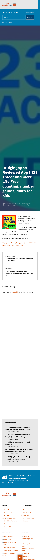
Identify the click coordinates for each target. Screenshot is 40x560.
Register (26, 521)
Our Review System (11, 550)
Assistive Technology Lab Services (27, 539)
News (6, 524)
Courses (26, 556)
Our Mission (8, 510)
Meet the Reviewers (11, 521)
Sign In (4, 22)
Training (26, 553)
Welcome (26, 510)
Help (10, 22)
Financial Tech (9, 547)
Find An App (8, 536)
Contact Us (8, 527)
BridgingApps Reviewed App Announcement (18, 203)
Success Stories (10, 513)
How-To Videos (28, 518)
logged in (15, 292)
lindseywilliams (20, 205)
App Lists (7, 539)
